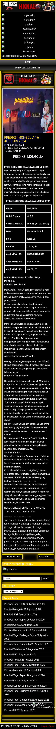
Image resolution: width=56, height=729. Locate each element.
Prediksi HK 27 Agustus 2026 (19, 710)
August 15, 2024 (15, 145)
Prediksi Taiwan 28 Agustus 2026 (21, 659)
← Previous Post (12, 556)
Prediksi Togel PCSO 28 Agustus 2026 (24, 665)
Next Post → (46, 556)
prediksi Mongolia (33, 538)
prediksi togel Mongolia (26, 548)
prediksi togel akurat (30, 541)
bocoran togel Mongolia (27, 534)
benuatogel (33, 531)
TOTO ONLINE (37, 507)
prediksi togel (11, 541)
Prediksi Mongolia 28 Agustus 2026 (23, 670)
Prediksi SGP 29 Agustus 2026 (20, 614)
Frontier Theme (48, 726)
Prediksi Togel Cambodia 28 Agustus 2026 (26, 699)
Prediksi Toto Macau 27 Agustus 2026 (24, 705)
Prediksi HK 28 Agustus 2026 (19, 654)
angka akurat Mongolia (22, 520)
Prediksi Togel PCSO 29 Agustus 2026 (24, 604)
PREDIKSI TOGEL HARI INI (27, 67)
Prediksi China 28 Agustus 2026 (21, 680)
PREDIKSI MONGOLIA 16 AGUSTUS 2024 (21, 139)
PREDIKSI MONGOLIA (19, 148)
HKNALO (9, 538)
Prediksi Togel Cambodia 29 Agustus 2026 (26, 644)
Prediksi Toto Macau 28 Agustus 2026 (24, 649)
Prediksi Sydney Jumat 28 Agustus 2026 (25, 685)
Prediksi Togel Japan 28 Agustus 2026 (24, 675)
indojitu (19, 538)
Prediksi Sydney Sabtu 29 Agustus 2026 (25, 630)
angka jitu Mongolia (31, 523)
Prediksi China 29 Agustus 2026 (21, 625)
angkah (22, 531)
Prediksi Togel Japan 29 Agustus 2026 (24, 619)
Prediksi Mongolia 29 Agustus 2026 (23, 609)
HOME (28, 62)
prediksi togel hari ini (29, 545)
